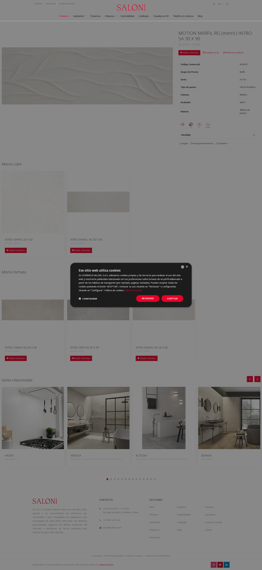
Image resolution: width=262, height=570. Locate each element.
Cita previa (50, 3)
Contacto (38, 3)
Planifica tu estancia (183, 16)
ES (219, 4)
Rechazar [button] (148, 298)
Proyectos (96, 16)
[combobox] (182, 266)
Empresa (109, 16)
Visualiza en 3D (161, 16)
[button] (88, 298)
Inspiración (78, 16)
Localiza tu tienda (66, 3)
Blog (200, 16)
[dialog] (131, 285)
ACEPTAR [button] (172, 298)
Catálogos (144, 16)
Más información (133, 290)
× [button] (187, 267)
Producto (64, 16)
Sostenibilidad (127, 16)
